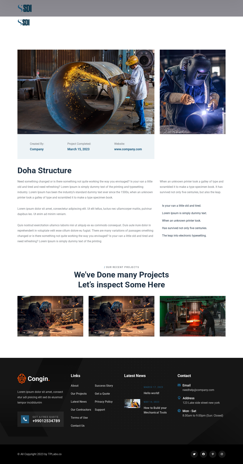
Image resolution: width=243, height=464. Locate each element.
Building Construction (50, 320)
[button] (50, 310)
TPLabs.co (55, 454)
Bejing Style (192, 320)
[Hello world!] (132, 390)
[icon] (194, 454)
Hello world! (151, 393)
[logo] (24, 8)
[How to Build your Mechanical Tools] (132, 407)
